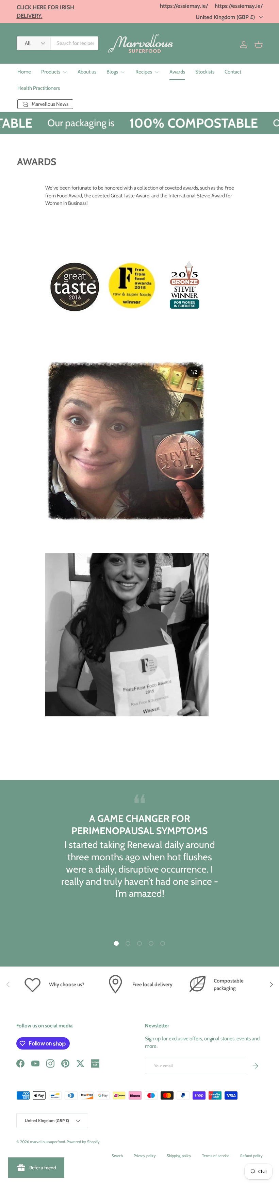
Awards (177, 72)
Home (24, 72)
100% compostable (188, 123)
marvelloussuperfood (47, 1141)
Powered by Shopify (83, 1141)
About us (87, 72)
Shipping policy (179, 1155)
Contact (233, 72)
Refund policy (251, 1155)
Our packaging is (75, 123)
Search (117, 1155)
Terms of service (215, 1155)
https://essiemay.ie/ (184, 5)
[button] (258, 44)
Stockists (204, 72)
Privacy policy (145, 1155)
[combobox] (57, 43)
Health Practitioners (38, 88)
